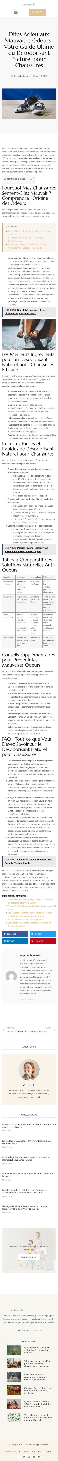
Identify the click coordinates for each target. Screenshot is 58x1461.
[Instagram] (29, 1457)
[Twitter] (24, 1457)
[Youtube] (39, 1457)
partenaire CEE (35, 1331)
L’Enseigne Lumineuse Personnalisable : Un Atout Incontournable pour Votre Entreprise (25, 1207)
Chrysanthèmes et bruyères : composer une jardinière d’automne (38, 1390)
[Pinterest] (34, 1457)
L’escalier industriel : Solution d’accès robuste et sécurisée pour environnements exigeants (25, 1191)
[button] (15, 12)
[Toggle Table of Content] (30, 179)
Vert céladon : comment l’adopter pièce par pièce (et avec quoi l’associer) (38, 1417)
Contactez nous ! (29, 1257)
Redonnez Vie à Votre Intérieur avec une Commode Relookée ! (27, 1174)
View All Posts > (27, 999)
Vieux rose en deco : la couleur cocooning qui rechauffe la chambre (35, 1377)
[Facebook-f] (19, 1457)
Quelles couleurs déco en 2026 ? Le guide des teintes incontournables (37, 1404)
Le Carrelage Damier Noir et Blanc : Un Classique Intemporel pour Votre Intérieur (26, 1158)
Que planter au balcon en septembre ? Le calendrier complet (37, 1350)
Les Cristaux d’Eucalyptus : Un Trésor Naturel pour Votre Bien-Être (26, 1142)
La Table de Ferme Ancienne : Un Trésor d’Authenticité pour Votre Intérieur (29, 1125)
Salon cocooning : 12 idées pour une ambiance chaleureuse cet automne (37, 1363)
